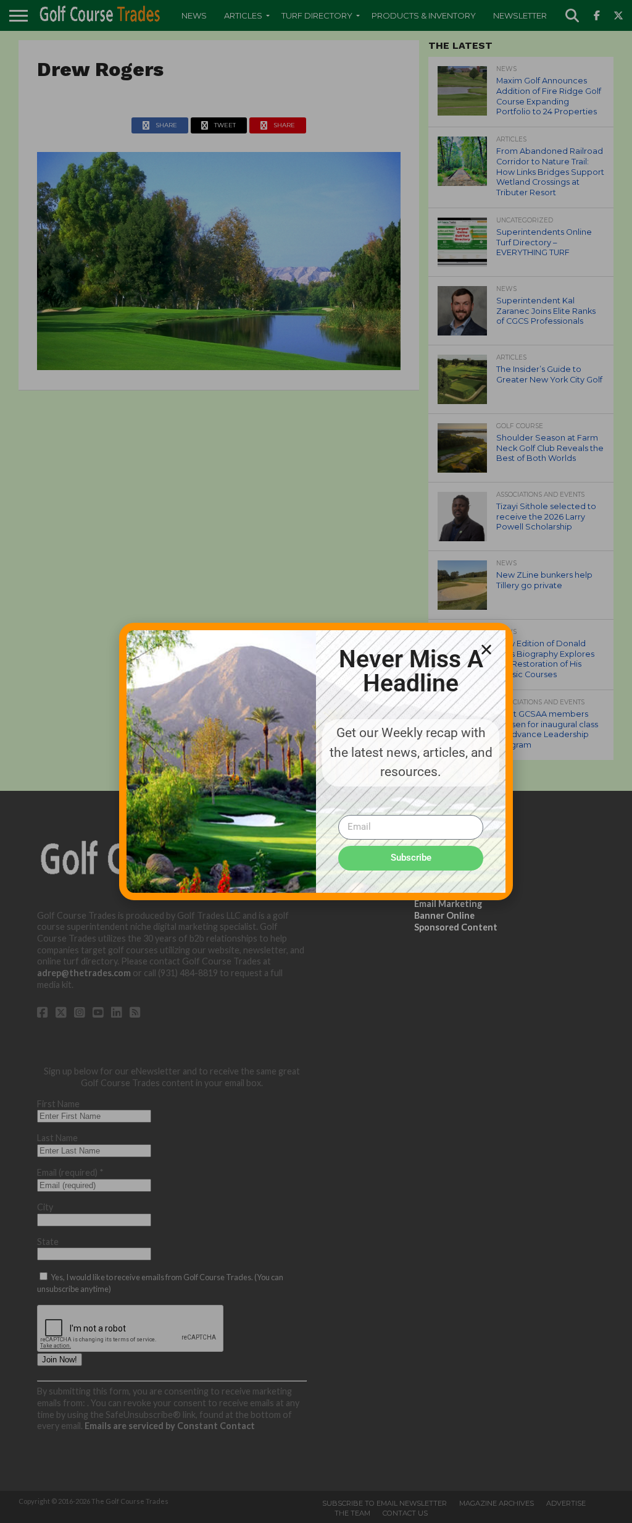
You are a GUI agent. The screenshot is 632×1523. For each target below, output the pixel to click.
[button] (486, 649)
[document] (316, 761)
